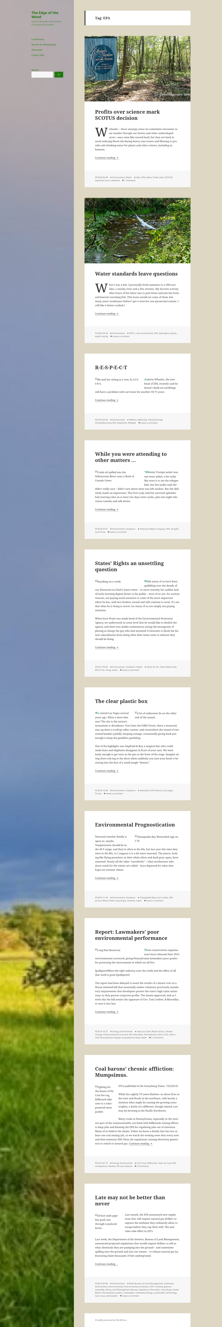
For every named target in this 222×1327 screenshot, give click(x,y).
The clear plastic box (121, 701)
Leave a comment (121, 336)
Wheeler (132, 422)
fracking (159, 1286)
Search (35, 70)
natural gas (120, 900)
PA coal (120, 1166)
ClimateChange (155, 419)
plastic (173, 333)
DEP (131, 333)
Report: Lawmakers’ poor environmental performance (131, 934)
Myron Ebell (108, 900)
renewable (129, 1292)
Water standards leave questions (136, 273)
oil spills (174, 528)
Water (129, 177)
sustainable (159, 1292)
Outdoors (130, 528)
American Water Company (152, 528)
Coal (158, 897)
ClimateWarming (103, 422)
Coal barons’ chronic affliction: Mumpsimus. (134, 1071)
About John (36, 49)
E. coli (137, 333)
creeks (165, 897)
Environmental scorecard (115, 1034)
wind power (112, 1295)
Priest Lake (158, 177)
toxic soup (100, 1295)
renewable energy (143, 1292)
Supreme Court (102, 180)
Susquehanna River (131, 1037)
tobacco (128, 1166)
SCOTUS (169, 177)
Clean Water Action (155, 1031)
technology (171, 1292)
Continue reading (107, 157)
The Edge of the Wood (44, 14)
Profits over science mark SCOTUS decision (127, 114)
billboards (152, 1163)
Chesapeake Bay (147, 897)
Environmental (116, 1286)
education (145, 790)
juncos (98, 900)
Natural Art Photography (43, 44)
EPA (143, 177)
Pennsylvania (150, 1034)
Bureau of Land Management (149, 1283)
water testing (101, 336)
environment (147, 333)
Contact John (37, 55)
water (115, 670)
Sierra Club (163, 1034)
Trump (98, 793)
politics (119, 1292)
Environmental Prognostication (135, 824)
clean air (141, 1031)
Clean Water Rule (168, 666)
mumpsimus (101, 1166)
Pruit (102, 670)
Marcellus (138, 1034)
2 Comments (157, 1037)
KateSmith (122, 422)
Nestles (111, 1166)
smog (108, 670)
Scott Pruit (100, 532)
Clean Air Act (153, 666)
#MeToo (133, 419)
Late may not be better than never (130, 1200)
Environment (118, 177)
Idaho (149, 177)
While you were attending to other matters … (131, 456)
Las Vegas (168, 790)
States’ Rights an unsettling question (129, 566)
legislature (144, 1289)
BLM (131, 1283)
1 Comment (130, 180)
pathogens (164, 333)
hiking (108, 1289)
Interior (158, 790)
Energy (115, 1031)
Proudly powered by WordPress (111, 1320)
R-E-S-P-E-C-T (111, 367)
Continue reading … (106, 1264)
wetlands (115, 180)
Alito (138, 177)
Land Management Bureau (125, 1289)
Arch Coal (141, 1163)
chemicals (169, 1283)
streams (131, 900)
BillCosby (142, 419)
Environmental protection (136, 1286)
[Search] (58, 75)
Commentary (37, 39)
